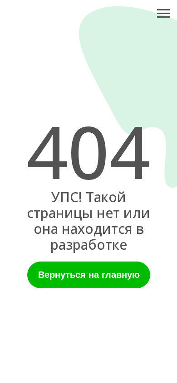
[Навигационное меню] (163, 13)
